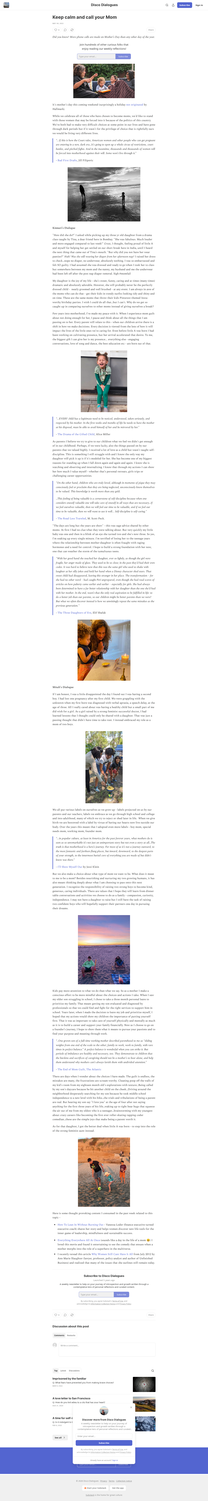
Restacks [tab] (71, 1335)
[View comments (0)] (65, 30)
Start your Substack (96, 1488)
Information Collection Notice (103, 1452)
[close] (131, 1407)
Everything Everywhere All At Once (79, 1240)
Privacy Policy (125, 1452)
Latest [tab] (63, 1370)
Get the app (118, 1488)
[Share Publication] (173, 5)
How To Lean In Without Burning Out (80, 1225)
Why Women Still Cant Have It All (112, 1254)
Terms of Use (117, 1449)
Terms (111, 1481)
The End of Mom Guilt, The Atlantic (79, 1069)
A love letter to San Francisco (71, 1398)
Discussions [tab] (74, 1370)
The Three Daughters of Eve (74, 613)
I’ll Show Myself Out (70, 867)
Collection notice (124, 1481)
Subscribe (184, 5)
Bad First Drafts (67, 160)
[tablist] (64, 1335)
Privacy (103, 1481)
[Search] (167, 5)
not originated (134, 105)
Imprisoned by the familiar (69, 1378)
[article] (104, 1384)
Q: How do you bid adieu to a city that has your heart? (78, 1402)
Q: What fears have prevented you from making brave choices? (83, 1382)
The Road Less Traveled (72, 519)
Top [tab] (55, 1370)
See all (58, 1437)
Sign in (199, 5)
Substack (90, 1495)
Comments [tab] (59, 1335)
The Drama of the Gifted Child (76, 434)
